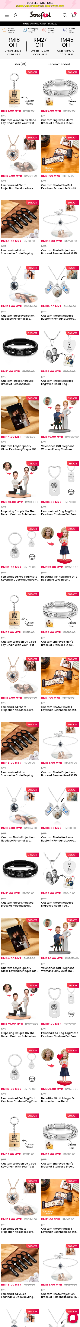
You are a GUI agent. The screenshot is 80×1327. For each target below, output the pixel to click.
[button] (7, 15)
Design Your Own (20, 128)
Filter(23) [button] (20, 64)
